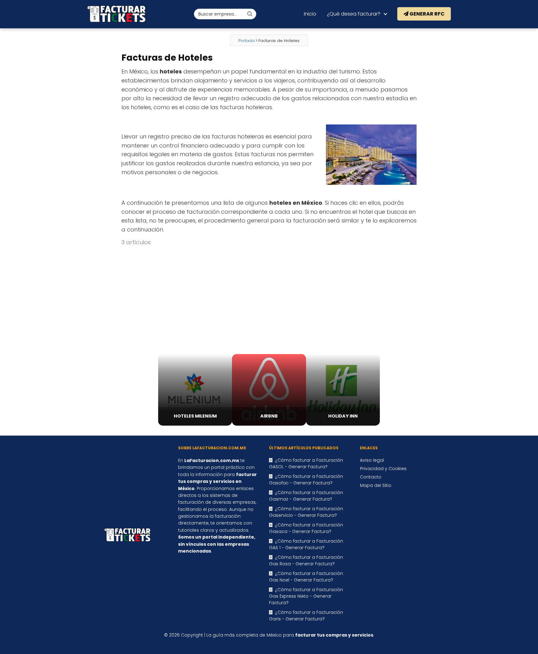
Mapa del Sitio (375, 485)
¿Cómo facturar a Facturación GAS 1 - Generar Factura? (306, 544)
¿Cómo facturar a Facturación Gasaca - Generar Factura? (306, 528)
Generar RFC (426, 13)
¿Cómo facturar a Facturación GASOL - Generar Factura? (306, 463)
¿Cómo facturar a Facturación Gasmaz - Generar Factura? (306, 495)
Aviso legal (372, 460)
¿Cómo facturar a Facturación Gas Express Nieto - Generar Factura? (306, 596)
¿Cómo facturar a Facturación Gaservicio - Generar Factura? (306, 512)
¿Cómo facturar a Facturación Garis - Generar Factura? (306, 615)
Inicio (310, 13)
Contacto (370, 477)
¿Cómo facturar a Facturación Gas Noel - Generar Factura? (306, 576)
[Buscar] (249, 14)
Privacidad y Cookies (383, 468)
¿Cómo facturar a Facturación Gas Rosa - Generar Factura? (306, 560)
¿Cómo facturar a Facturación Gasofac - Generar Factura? (306, 479)
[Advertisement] (269, 300)
